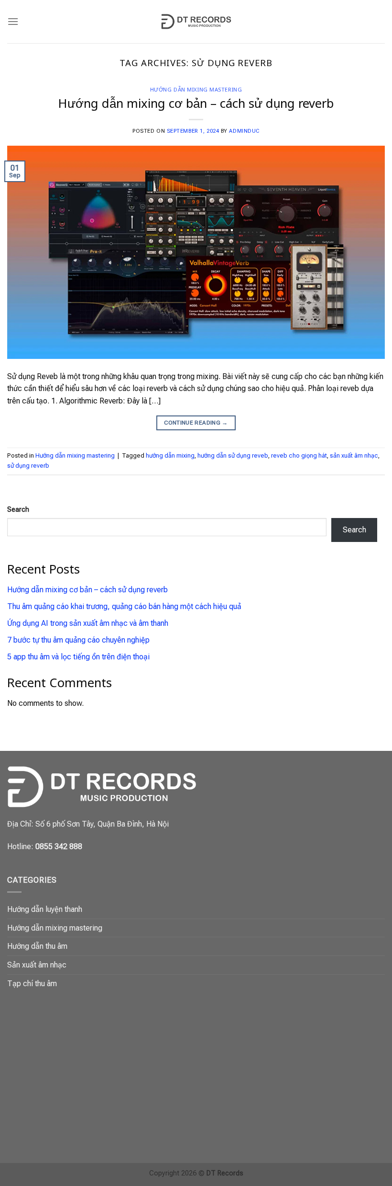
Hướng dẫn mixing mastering (196, 89)
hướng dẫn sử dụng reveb (232, 455)
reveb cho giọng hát (299, 455)
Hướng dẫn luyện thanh (44, 909)
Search (18, 510)
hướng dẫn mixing (170, 455)
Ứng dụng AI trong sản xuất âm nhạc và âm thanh (87, 623)
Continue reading (196, 422)
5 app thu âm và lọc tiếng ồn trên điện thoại (78, 656)
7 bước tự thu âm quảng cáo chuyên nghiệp (78, 640)
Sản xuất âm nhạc (36, 964)
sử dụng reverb (28, 465)
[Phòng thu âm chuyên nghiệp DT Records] (196, 22)
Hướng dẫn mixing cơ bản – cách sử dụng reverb (196, 103)
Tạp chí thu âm (32, 983)
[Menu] (13, 21)
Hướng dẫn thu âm (37, 946)
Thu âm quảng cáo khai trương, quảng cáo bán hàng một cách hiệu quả (124, 606)
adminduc (244, 131)
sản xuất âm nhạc (354, 455)
